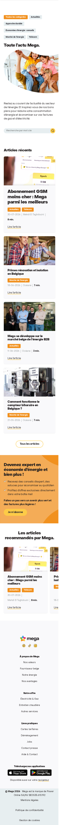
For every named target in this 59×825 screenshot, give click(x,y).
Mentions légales (29, 800)
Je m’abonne (15, 512)
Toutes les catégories (16, 17)
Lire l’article (14, 227)
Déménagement (29, 736)
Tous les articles (29, 444)
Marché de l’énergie (15, 37)
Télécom (33, 37)
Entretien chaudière (29, 705)
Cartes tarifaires (29, 729)
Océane (27, 285)
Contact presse (29, 748)
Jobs (29, 742)
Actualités (35, 17)
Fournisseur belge (29, 669)
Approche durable (14, 24)
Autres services (29, 712)
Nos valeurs (29, 663)
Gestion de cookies (29, 820)
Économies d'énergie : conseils (20, 30)
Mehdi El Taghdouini (33, 215)
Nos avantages (29, 681)
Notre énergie (29, 675)
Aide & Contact (29, 755)
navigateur (43, 780)
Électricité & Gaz (29, 699)
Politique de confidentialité (29, 810)
